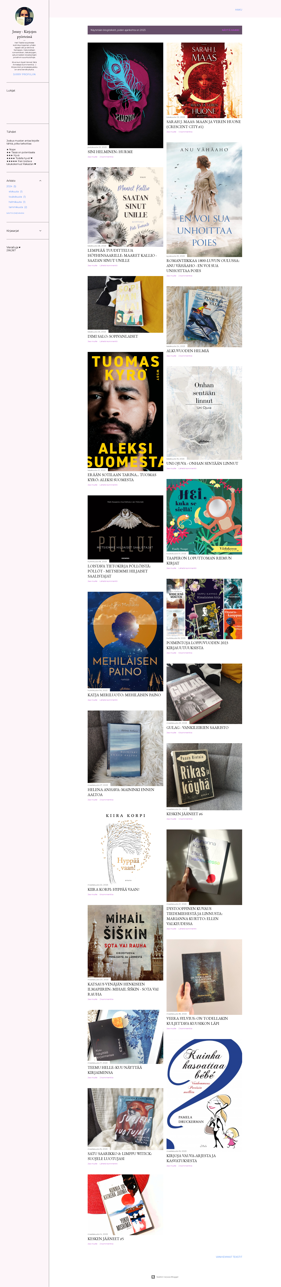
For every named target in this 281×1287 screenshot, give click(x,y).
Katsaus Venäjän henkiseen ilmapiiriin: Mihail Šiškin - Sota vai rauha (123, 989)
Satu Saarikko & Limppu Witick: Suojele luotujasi (120, 1156)
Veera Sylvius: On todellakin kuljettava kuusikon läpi (197, 1021)
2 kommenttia (106, 156)
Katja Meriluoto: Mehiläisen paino (124, 694)
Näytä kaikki (230, 30)
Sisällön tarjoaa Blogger (167, 1277)
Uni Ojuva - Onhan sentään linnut (202, 463)
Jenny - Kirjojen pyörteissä (24, 34)
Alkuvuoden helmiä (188, 350)
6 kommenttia (185, 653)
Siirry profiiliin (24, 74)
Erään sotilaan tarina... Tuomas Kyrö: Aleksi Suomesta (122, 477)
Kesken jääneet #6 (185, 813)
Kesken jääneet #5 (106, 1238)
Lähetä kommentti (109, 265)
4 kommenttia (185, 131)
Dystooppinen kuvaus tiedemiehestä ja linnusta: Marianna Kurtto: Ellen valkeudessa (194, 916)
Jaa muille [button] (92, 156)
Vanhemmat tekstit (229, 1256)
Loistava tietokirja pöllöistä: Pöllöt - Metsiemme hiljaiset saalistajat (119, 571)
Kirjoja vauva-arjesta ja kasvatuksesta (191, 1158)
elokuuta (15, 191)
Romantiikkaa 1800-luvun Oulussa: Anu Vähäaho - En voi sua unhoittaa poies (203, 265)
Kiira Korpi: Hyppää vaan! (113, 889)
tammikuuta (17, 207)
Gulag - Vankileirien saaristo (197, 727)
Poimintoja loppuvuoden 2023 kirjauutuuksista (197, 645)
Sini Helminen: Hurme (110, 151)
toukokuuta (17, 196)
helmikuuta (17, 201)
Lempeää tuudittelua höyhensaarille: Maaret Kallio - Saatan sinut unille (122, 255)
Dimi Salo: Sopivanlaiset (113, 336)
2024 (11, 186)
